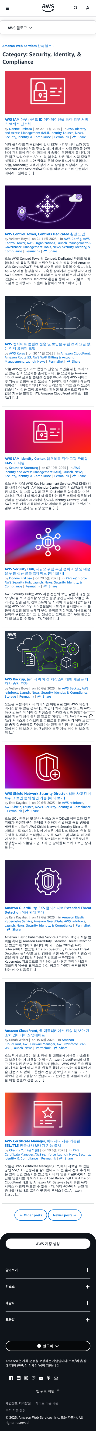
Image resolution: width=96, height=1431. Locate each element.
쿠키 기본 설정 (16, 1410)
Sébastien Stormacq (23, 468)
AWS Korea (17, 353)
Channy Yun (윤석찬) (24, 1150)
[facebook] (11, 1378)
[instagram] (26, 1378)
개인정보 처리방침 (18, 1403)
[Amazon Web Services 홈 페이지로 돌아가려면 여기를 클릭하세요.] (48, 8)
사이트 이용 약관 (46, 1403)
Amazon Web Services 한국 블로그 (28, 46)
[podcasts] (48, 1378)
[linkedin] (19, 1378)
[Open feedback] (91, 715)
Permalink (61, 137)
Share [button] (81, 137)
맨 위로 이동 (45, 1391)
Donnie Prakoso (20, 129)
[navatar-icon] (87, 8)
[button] (48, 28)
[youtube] (41, 1378)
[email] (56, 1378)
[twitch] (33, 1378)
